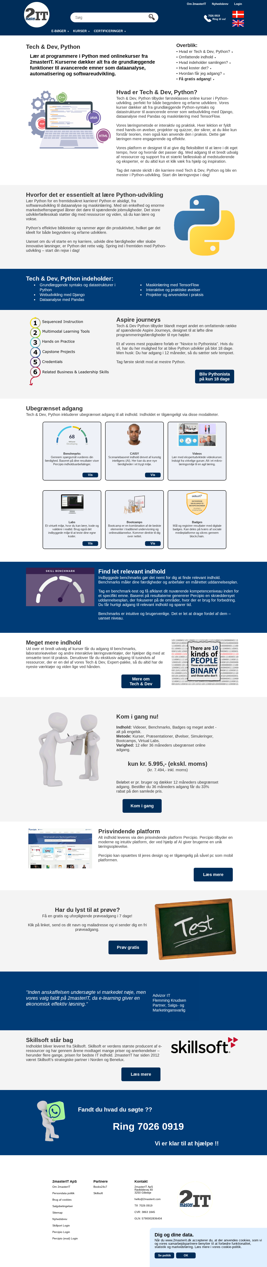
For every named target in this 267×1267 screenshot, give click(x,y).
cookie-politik (231, 1247)
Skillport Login (61, 1225)
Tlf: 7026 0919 (143, 1205)
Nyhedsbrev (220, 3)
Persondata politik (63, 1193)
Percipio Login (61, 1232)
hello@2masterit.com (147, 1199)
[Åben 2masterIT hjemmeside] (36, 15)
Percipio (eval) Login (65, 1238)
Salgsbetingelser (62, 1206)
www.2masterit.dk (178, 1240)
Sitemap (57, 1212)
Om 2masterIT (196, 3)
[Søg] (152, 17)
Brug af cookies (62, 1199)
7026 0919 (160, 1126)
